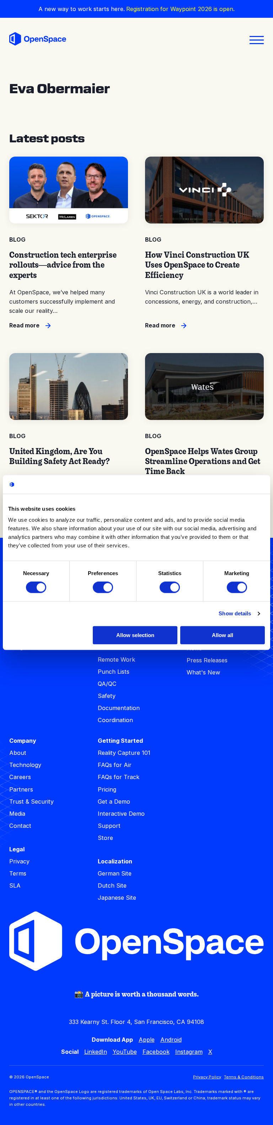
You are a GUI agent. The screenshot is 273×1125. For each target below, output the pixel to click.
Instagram (189, 1051)
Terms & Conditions (244, 1076)
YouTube (125, 1051)
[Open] (257, 40)
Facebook (156, 1051)
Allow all (222, 635)
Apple (147, 1039)
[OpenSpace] (37, 40)
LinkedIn (95, 1051)
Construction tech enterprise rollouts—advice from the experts (63, 264)
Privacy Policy (207, 1076)
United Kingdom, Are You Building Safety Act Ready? (59, 456)
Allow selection (135, 635)
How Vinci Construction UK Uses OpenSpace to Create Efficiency (197, 264)
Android (171, 1039)
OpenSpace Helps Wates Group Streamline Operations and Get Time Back (202, 461)
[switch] (103, 587)
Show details (235, 613)
